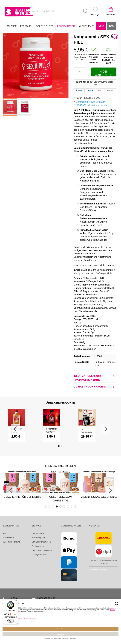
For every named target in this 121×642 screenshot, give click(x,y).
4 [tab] (57, 506)
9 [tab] (76, 506)
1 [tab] (59, 446)
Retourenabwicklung (98, 570)
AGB (5, 533)
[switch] (10, 620)
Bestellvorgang (38, 538)
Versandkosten (80, 57)
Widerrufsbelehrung (11, 542)
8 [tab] (72, 506)
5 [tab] (60, 506)
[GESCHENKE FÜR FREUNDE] (19, 12)
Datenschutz (8, 538)
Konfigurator (66, 26)
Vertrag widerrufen (40, 555)
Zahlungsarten (38, 546)
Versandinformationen (41, 542)
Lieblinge (95, 15)
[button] (24, 107)
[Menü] (16, 601)
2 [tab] (62, 446)
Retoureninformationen (42, 550)
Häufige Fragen (38, 533)
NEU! (101, 26)
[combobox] (60, 11)
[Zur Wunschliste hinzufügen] (115, 36)
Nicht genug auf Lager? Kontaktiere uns (94, 82)
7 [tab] (68, 506)
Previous (15, 429)
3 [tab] (53, 506)
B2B (111, 26)
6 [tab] (64, 506)
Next (105, 429)
